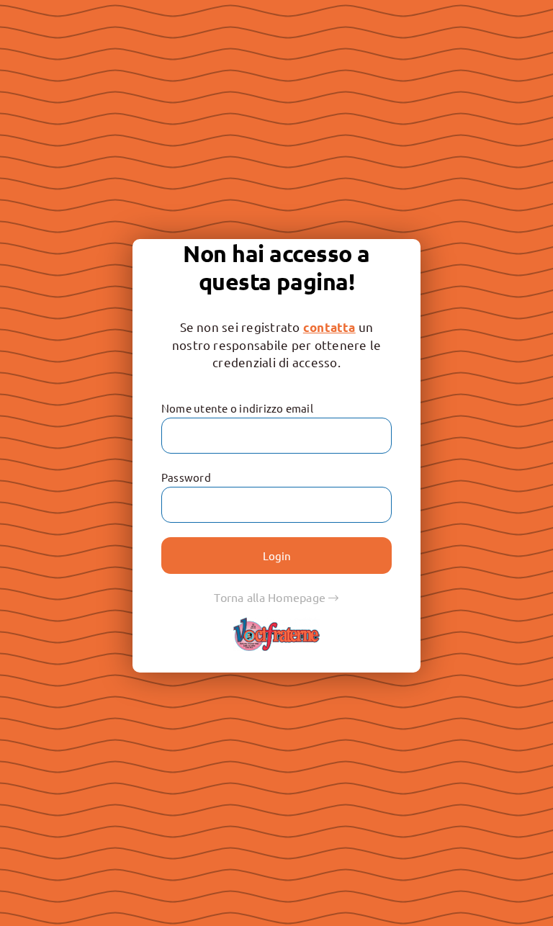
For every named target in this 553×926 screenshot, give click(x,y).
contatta (329, 327)
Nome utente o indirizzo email (237, 408)
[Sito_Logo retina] (276, 623)
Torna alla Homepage (271, 597)
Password (186, 477)
